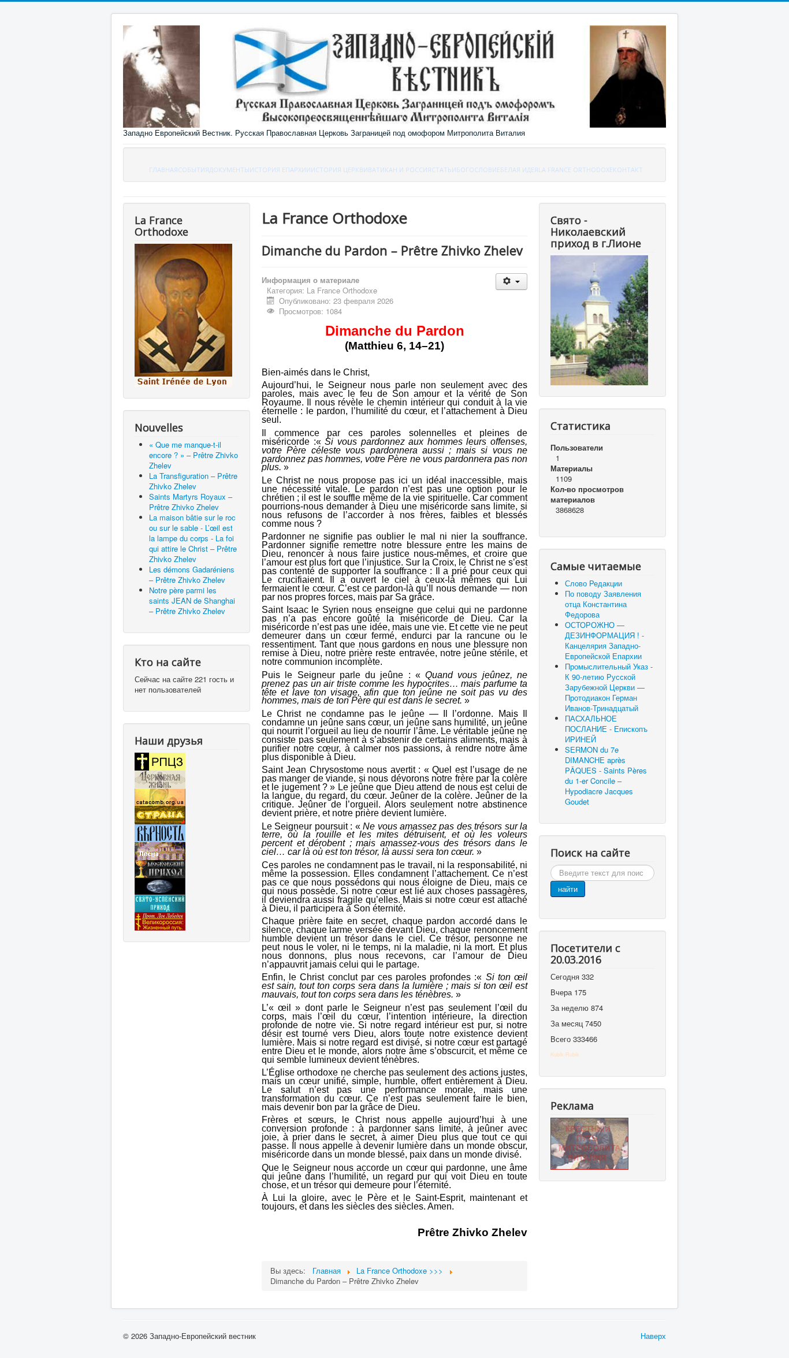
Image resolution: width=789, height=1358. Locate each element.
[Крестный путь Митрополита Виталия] (589, 1142)
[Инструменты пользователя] (511, 281)
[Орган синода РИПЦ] (160, 778)
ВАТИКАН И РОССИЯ (399, 169)
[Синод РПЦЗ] (160, 760)
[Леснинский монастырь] (160, 849)
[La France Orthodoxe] (183, 314)
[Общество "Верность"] (160, 832)
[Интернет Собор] (160, 885)
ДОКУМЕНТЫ (229, 169)
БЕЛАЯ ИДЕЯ (519, 169)
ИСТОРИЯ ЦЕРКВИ (339, 169)
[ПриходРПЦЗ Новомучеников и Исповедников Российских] (160, 867)
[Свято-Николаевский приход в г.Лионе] (599, 319)
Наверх (653, 1335)
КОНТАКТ (628, 169)
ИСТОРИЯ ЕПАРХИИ (280, 169)
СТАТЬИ (443, 169)
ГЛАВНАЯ (163, 169)
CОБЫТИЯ (193, 169)
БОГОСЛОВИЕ (478, 169)
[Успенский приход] (160, 902)
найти (568, 888)
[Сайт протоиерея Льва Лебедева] (160, 920)
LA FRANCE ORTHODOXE (575, 169)
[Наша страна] (160, 814)
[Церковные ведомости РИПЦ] (160, 796)
